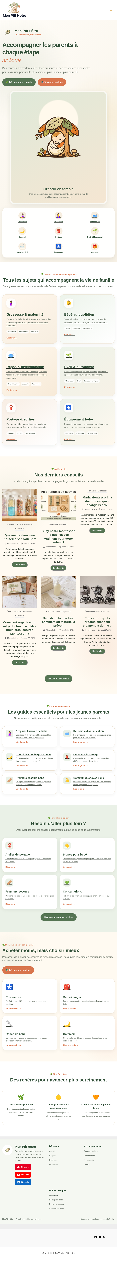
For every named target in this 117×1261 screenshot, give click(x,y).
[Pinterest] (104, 1237)
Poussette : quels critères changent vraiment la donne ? (97, 621)
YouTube (25, 1175)
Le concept (53, 1164)
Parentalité (19, 529)
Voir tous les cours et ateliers (58, 917)
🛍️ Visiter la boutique (52, 82)
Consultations (89, 1156)
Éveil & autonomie (24, 524)
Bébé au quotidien (63, 611)
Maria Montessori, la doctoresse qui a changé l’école (97, 501)
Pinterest (25, 1167)
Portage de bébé (56, 1200)
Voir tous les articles (58, 678)
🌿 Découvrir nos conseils (19, 82)
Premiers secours (56, 1204)
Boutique (53, 1160)
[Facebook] (95, 1237)
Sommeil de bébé (56, 1209)
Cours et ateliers (91, 1151)
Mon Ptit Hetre (14, 15)
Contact (87, 1164)
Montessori (11, 524)
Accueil (52, 1151)
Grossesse (53, 1195)
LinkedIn (25, 1182)
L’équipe (52, 1156)
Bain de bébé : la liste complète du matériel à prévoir (58, 621)
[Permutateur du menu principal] (111, 10)
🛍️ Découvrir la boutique (18, 970)
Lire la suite (20, 565)
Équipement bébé (92, 611)
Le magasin (89, 1160)
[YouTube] (100, 1237)
